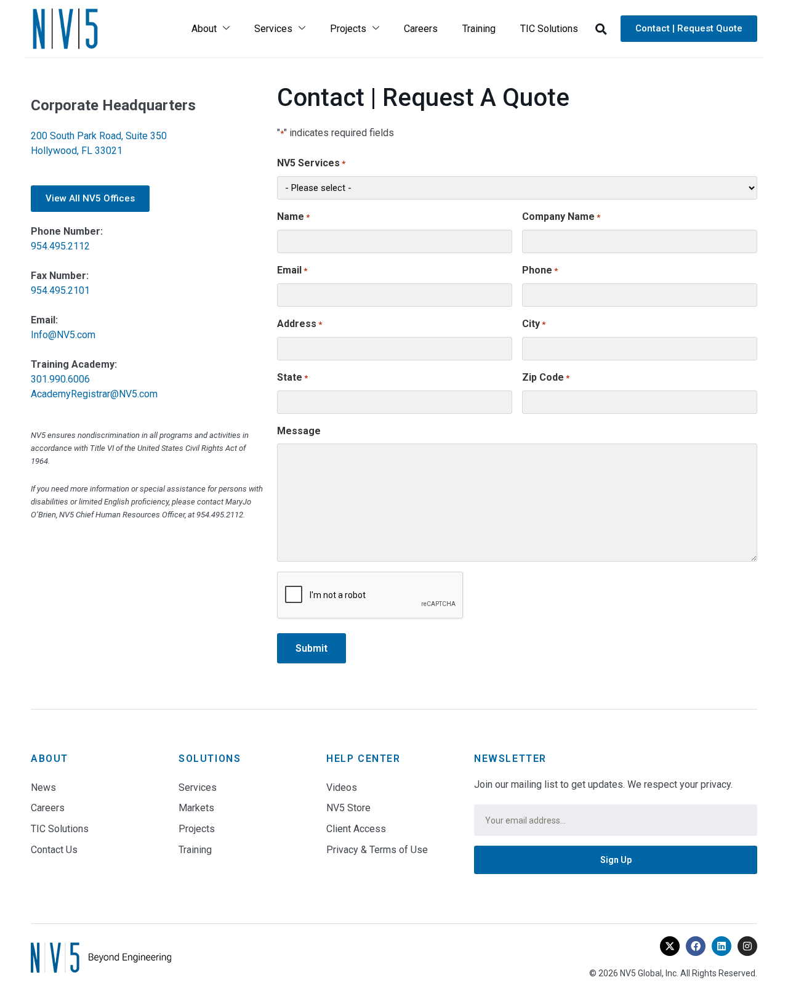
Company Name (561, 216)
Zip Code (545, 377)
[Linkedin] (721, 946)
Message (299, 431)
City (533, 324)
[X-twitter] (670, 946)
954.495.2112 (60, 246)
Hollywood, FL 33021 (77, 150)
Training (479, 28)
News (43, 787)
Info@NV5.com (63, 335)
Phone (540, 270)
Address (299, 324)
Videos (341, 787)
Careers (421, 28)
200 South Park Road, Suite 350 (99, 136)
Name (293, 216)
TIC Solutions (549, 28)
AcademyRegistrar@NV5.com (94, 394)
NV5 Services (311, 163)
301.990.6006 (60, 379)
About (204, 28)
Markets (196, 808)
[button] (600, 28)
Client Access (356, 829)
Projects (348, 28)
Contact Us (54, 850)
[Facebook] (696, 946)
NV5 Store (348, 808)
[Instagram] (747, 946)
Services (273, 28)
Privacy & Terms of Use (377, 850)
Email (292, 270)
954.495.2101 (60, 290)
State (292, 377)
